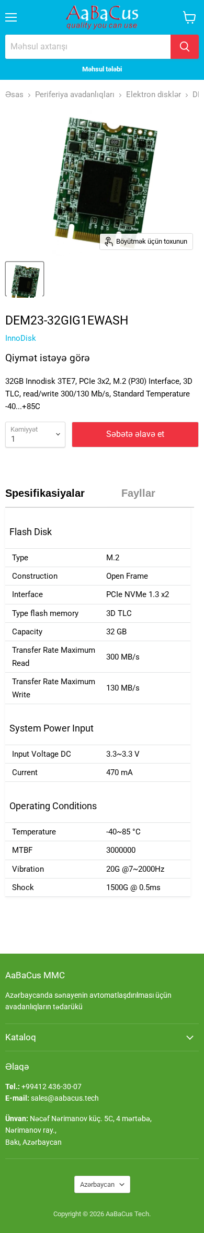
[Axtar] (185, 47)
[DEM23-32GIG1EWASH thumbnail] (24, 279)
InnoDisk (20, 338)
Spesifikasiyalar (45, 493)
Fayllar (138, 493)
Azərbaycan (97, 1184)
